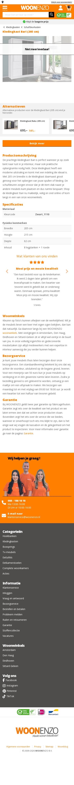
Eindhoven (8, 660)
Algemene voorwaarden (18, 746)
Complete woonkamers (16, 568)
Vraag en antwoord (13, 598)
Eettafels (7, 557)
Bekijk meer (37, 143)
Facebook (11, 680)
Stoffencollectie (11, 630)
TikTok (10, 696)
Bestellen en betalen (14, 609)
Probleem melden (12, 614)
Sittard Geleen (10, 666)
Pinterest (12, 690)
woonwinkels (10, 333)
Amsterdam (9, 650)
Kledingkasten (10, 541)
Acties (6, 573)
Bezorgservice (10, 603)
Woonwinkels (13, 645)
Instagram (12, 685)
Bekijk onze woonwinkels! (61, 2)
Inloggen (7, 593)
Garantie (28, 433)
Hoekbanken (10, 536)
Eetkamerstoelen (12, 562)
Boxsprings (9, 546)
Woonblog (63, 746)
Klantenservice (11, 587)
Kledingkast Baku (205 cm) (32, 121)
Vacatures (8, 635)
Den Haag (8, 655)
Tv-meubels (9, 552)
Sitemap (49, 746)
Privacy (37, 746)
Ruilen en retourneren (15, 619)
